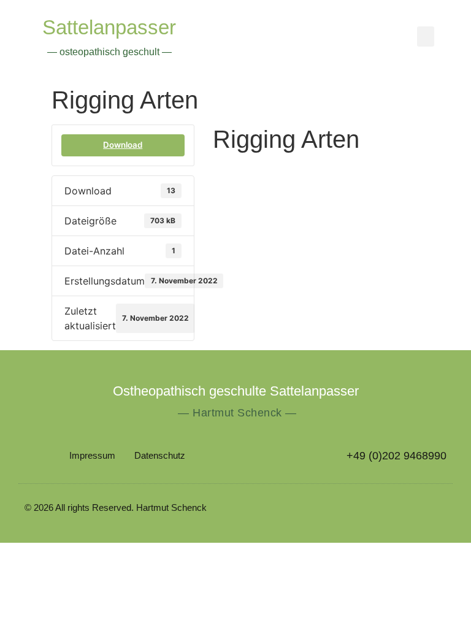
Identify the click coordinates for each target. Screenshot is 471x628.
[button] (425, 36)
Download (122, 145)
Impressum (92, 455)
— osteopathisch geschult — (109, 52)
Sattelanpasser (109, 27)
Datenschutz (159, 455)
